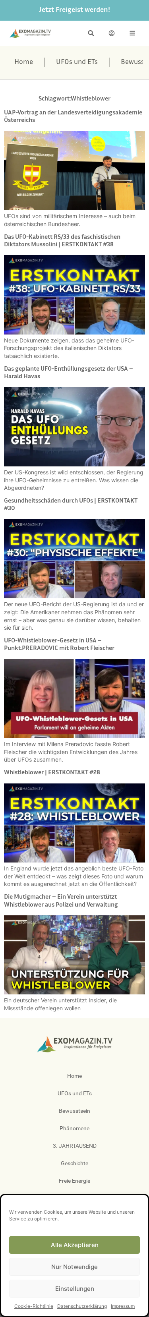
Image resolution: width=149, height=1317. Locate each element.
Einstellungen (74, 1288)
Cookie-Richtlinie (33, 1306)
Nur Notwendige (74, 1267)
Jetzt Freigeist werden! (74, 10)
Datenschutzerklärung (82, 1306)
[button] (91, 33)
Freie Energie (74, 1181)
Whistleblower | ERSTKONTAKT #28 (52, 773)
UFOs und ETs (77, 62)
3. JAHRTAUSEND (75, 1146)
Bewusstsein (74, 1111)
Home (23, 62)
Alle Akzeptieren (75, 1245)
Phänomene (74, 1128)
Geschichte (74, 1163)
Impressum (123, 1306)
